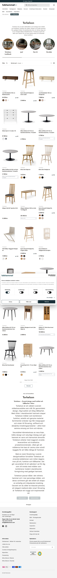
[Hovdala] (49, 44)
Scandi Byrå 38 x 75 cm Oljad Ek (28, 365)
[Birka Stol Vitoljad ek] (47, 155)
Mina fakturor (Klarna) (8, 558)
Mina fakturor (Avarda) (8, 560)
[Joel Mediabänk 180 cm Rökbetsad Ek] (10, 78)
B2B (3, 11)
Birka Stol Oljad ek (25, 169)
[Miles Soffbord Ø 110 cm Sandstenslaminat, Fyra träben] (47, 350)
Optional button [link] (22, 498)
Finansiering (5, 555)
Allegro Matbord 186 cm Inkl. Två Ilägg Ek (28, 208)
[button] (19, 5)
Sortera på (14, 63)
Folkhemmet (7, 572)
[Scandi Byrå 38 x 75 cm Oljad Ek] (29, 350)
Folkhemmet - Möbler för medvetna (11, 541)
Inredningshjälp (34, 514)
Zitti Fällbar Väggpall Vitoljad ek (10, 249)
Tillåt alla (46, 301)
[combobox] (37, 5)
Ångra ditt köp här (34, 534)
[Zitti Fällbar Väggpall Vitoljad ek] (10, 234)
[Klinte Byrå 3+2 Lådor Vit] (10, 116)
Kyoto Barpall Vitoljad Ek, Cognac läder (27, 249)
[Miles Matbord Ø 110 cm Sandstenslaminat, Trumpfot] (29, 116)
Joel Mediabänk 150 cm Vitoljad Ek (45, 93)
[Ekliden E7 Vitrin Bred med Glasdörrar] (47, 313)
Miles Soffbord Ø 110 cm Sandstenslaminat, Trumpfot (46, 131)
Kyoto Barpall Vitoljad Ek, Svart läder (45, 208)
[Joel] (21, 44)
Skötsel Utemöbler (34, 531)
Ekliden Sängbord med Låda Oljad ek (28, 328)
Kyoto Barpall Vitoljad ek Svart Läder (27, 93)
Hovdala (49, 52)
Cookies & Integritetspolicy (9, 549)
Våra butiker (5, 547)
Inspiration (16, 11)
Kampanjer (52, 9)
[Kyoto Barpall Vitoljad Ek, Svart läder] (47, 193)
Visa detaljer (50, 297)
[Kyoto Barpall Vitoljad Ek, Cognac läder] (29, 234)
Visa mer (28, 385)
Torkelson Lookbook (8, 53)
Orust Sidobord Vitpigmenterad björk (44, 249)
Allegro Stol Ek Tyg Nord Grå (10, 208)
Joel (21, 52)
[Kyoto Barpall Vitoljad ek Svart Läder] (29, 78)
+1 (8, 100)
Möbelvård (32, 528)
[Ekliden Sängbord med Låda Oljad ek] (29, 313)
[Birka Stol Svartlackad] (10, 350)
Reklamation (33, 523)
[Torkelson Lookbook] (8, 44)
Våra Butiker (5, 14)
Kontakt (32, 520)
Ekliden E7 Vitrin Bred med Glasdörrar (46, 328)
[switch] (21, 292)
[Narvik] (35, 44)
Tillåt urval (28, 301)
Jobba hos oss (6, 544)
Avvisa (10, 301)
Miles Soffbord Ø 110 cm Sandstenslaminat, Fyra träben (45, 366)
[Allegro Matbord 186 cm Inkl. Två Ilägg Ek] (29, 193)
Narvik (35, 52)
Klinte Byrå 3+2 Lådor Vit (9, 131)
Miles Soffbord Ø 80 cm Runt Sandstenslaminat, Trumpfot (10, 170)
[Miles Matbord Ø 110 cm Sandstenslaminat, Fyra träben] (10, 313)
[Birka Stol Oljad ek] (29, 155)
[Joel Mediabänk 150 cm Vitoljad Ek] (47, 78)
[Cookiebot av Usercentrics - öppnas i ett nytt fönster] (49, 275)
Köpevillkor (5, 552)
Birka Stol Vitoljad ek (44, 169)
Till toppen (28, 504)
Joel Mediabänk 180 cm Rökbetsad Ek (8, 93)
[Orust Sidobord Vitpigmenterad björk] (47, 234)
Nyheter (45, 9)
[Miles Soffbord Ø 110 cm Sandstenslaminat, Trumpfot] (47, 116)
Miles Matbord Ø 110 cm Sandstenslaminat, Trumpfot (28, 131)
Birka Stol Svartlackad (8, 365)
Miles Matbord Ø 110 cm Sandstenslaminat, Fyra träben (8, 329)
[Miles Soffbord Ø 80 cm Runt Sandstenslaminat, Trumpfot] (10, 155)
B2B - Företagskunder (35, 517)
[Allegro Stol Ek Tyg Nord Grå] (10, 193)
